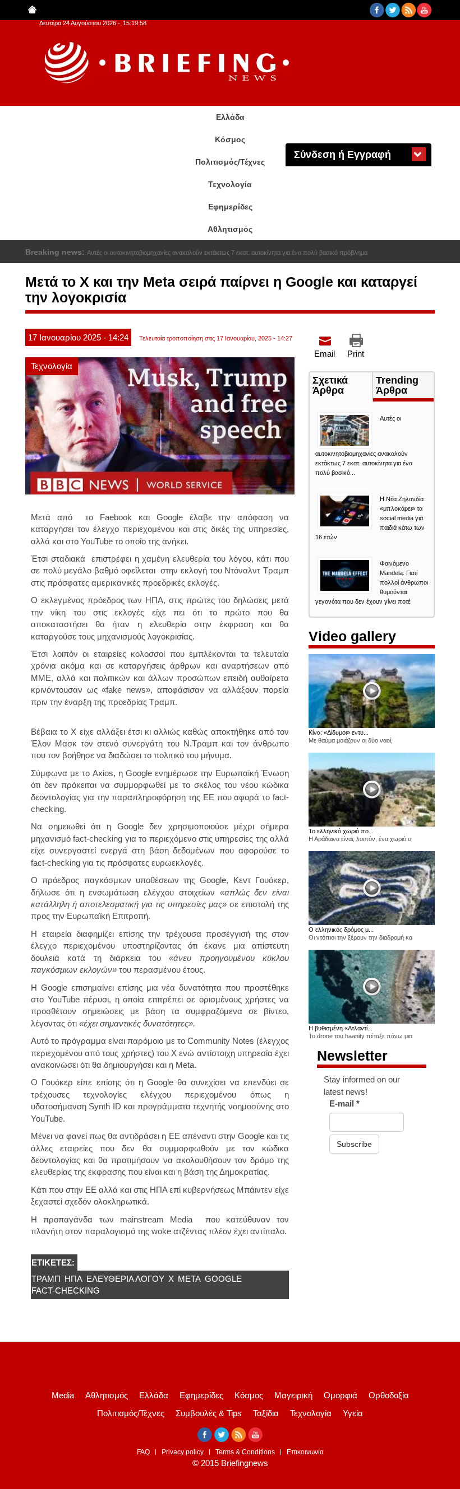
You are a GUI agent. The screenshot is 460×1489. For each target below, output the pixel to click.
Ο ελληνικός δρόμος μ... (341, 929)
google (223, 1278)
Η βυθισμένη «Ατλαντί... (340, 1028)
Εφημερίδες (230, 206)
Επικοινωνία (305, 1452)
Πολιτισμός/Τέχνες (230, 161)
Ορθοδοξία (389, 1395)
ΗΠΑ (73, 1278)
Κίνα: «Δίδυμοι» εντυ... (339, 732)
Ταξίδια (266, 1413)
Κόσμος (230, 139)
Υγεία (353, 1413)
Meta (189, 1278)
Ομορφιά (340, 1395)
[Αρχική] (168, 63)
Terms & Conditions (245, 1452)
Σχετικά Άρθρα (342, 386)
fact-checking (65, 1290)
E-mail (344, 1103)
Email (324, 353)
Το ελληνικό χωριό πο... (341, 831)
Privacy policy (183, 1452)
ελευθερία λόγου (125, 1278)
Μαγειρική (293, 1395)
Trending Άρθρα (397, 385)
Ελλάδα (230, 117)
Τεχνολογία (230, 184)
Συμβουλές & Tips (209, 1413)
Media (63, 1395)
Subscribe (354, 1144)
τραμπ (46, 1278)
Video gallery (352, 636)
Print (355, 353)
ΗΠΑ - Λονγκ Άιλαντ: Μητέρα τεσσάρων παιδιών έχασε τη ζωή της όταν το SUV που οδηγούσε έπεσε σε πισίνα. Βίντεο (247, 252)
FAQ (143, 1452)
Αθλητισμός (230, 229)
